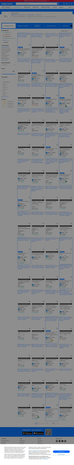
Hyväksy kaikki (61, 451)
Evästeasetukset (61, 454)
